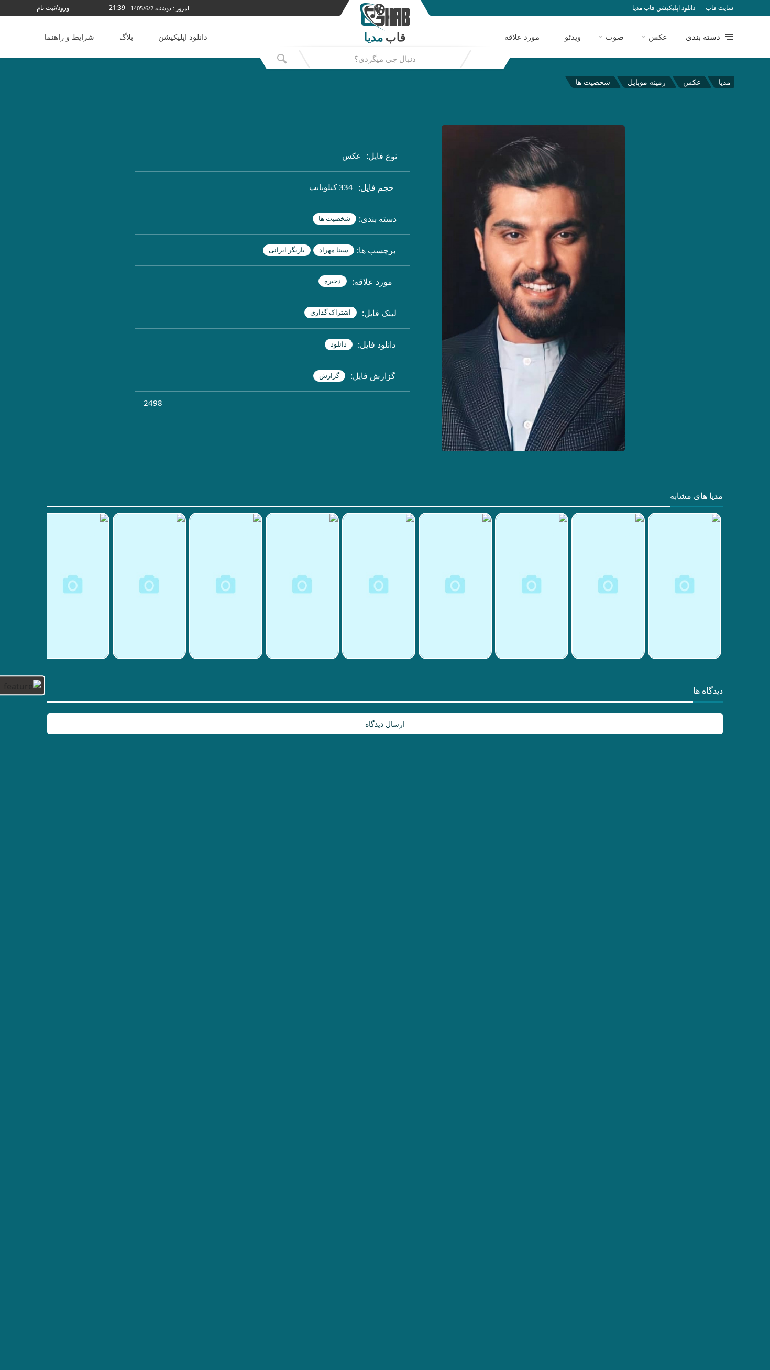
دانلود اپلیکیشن (182, 36)
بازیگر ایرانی (287, 249)
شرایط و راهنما (69, 36)
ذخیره (332, 280)
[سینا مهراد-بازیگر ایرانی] (424, 290)
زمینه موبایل (647, 82)
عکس (657, 36)
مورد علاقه (522, 36)
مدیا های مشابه (696, 496)
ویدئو (573, 36)
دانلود (339, 344)
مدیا (725, 82)
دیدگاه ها (708, 691)
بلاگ (126, 36)
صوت (615, 36)
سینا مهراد (333, 249)
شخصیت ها (593, 82)
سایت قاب (719, 8)
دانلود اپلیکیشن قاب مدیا (663, 8)
